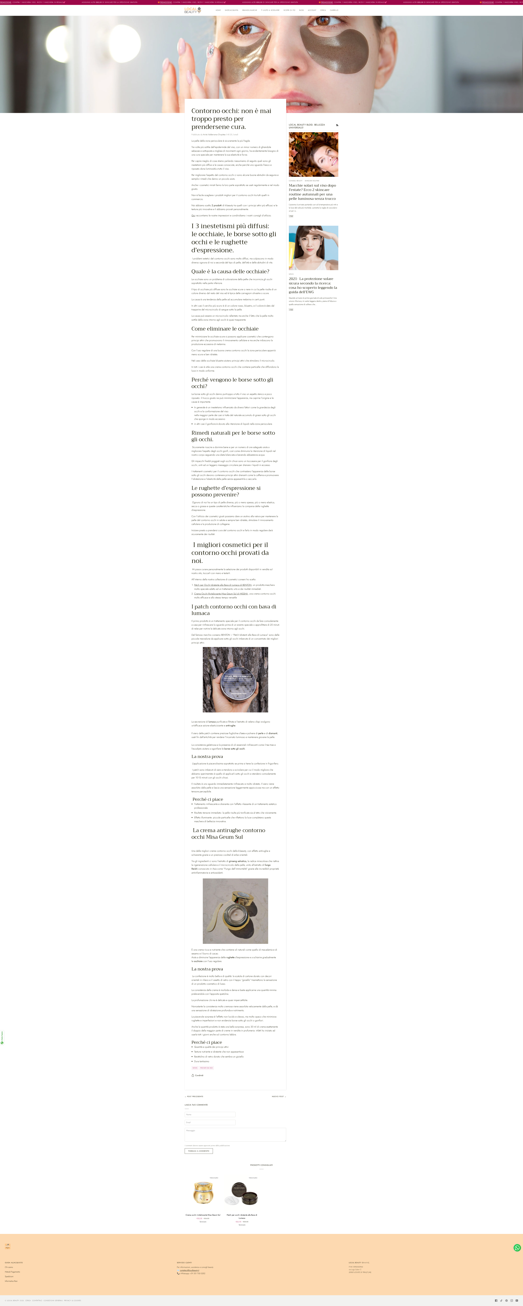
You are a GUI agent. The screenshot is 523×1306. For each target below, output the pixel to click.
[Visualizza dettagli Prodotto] (235, 711)
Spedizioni (9, 1276)
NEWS (195, 1068)
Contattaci (37, 1300)
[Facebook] (496, 1300)
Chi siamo (9, 1267)
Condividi (199, 1075)
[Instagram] (511, 1300)
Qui (193, 215)
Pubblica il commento (198, 1151)
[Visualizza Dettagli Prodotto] (235, 911)
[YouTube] (517, 1300)
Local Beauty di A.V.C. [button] (359, 1262)
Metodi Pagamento (12, 1271)
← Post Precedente (194, 1096)
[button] (231, 10)
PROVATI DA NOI (206, 1068)
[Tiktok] (501, 1300)
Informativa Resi (11, 1281)
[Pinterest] (506, 1300)
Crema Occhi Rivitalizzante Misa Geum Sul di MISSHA (221, 593)
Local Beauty (13, 1300)
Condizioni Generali (53, 1300)
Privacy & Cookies (72, 1300)
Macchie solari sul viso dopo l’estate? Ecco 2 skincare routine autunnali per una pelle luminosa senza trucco (312, 192)
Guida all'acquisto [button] (14, 1262)
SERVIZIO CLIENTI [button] (184, 1262)
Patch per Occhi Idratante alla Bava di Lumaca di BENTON (222, 585)
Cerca (28, 1300)
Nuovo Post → (279, 1096)
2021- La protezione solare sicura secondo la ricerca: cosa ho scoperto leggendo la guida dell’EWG (313, 285)
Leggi (291, 215)
